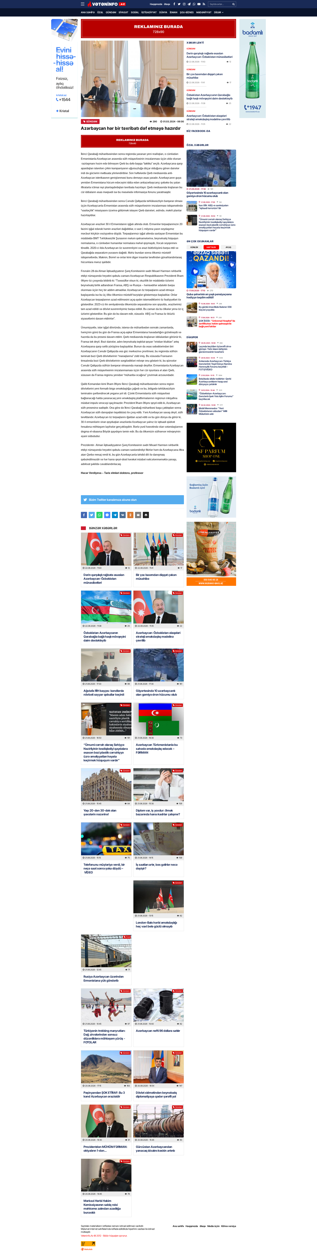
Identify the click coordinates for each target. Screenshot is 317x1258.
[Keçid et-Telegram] (189, 4)
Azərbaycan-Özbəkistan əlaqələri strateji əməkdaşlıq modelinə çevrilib (158, 636)
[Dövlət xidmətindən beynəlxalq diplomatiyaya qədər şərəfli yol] (158, 1069)
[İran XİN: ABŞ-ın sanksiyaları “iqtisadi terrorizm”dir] (192, 206)
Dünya (163, 12)
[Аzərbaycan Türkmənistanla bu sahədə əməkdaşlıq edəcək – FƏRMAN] (158, 722)
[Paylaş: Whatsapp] (99, 515)
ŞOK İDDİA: (217, 323)
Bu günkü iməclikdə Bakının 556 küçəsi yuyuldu (215, 308)
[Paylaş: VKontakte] (123, 515)
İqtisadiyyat (149, 12)
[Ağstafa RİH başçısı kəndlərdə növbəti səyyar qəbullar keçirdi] (106, 667)
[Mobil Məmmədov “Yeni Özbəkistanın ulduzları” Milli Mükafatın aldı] (192, 409)
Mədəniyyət (203, 12)
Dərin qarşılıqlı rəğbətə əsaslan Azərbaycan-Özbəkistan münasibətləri (104, 578)
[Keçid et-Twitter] (179, 4)
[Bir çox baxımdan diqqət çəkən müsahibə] (158, 551)
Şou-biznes (187, 12)
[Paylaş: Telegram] (115, 515)
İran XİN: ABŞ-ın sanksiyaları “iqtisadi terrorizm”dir (213, 207)
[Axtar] (233, 4)
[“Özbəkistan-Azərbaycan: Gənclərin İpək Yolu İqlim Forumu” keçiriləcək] (192, 394)
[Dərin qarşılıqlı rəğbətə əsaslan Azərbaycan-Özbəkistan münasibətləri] (106, 551)
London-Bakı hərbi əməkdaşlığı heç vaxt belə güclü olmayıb (156, 924)
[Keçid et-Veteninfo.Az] (107, 4)
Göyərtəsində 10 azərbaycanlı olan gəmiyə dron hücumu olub (156, 692)
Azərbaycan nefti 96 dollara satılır (158, 1030)
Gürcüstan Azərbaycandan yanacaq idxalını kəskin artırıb (155, 1148)
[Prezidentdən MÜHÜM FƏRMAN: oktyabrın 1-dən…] (106, 1123)
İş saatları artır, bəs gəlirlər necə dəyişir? (156, 866)
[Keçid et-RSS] (203, 4)
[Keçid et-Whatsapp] (194, 4)
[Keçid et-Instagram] (184, 4)
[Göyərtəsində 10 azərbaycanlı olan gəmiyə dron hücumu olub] (158, 667)
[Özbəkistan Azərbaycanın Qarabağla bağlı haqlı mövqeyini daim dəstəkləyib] (106, 609)
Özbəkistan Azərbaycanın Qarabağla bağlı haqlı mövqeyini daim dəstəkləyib (105, 636)
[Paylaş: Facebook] (84, 515)
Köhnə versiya (228, 1226)
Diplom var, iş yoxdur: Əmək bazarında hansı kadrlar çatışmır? (158, 812)
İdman (173, 12)
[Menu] (84, 4)
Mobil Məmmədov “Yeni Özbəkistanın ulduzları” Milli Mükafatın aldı (213, 411)
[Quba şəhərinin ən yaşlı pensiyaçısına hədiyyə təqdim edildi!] (211, 269)
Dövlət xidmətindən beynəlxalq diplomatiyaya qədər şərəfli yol (156, 1094)
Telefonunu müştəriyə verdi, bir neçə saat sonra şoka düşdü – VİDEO (104, 868)
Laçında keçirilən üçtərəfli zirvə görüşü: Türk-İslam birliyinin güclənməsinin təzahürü (215, 349)
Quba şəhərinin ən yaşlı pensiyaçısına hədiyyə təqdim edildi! (209, 296)
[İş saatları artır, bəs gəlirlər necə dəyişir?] (158, 841)
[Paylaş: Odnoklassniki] (130, 515)
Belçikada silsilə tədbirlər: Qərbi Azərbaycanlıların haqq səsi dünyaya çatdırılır (215, 381)
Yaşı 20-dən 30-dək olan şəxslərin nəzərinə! (100, 812)
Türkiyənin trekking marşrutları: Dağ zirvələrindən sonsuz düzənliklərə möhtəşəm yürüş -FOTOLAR (104, 1036)
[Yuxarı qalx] (307, 1248)
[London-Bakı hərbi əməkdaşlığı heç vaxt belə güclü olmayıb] (158, 899)
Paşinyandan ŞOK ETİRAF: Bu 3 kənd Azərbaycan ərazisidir (104, 1094)
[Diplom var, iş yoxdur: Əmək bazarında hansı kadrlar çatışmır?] (158, 787)
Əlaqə (203, 1226)
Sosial (135, 12)
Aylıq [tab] (228, 247)
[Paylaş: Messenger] (107, 515)
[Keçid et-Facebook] (174, 4)
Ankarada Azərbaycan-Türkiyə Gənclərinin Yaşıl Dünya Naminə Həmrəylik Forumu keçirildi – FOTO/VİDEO (215, 365)
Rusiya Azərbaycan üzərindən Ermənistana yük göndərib (104, 978)
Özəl (100, 12)
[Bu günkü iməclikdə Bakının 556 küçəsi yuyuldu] (192, 307)
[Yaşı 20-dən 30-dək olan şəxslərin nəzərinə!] (106, 787)
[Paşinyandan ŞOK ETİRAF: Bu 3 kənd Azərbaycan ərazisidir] (106, 1069)
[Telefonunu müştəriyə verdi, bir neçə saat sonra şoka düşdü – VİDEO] (106, 841)
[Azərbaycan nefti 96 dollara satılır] (158, 1007)
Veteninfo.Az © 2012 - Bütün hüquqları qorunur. (104, 1235)
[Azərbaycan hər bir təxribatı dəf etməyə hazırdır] (132, 79)
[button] (146, 515)
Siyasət (123, 12)
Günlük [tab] (194, 247)
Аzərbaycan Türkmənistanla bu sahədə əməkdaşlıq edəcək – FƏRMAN (157, 748)
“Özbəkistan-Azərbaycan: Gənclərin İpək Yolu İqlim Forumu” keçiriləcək (216, 396)
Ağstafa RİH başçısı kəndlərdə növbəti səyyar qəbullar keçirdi (104, 692)
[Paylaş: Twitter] (92, 515)
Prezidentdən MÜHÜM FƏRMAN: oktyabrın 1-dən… (105, 1148)
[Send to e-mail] (138, 515)
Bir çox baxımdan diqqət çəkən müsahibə (156, 576)
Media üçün (213, 1226)
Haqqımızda (192, 1226)
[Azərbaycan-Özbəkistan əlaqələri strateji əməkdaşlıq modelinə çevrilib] (158, 609)
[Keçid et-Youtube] (198, 4)
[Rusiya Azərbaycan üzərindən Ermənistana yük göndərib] (106, 953)
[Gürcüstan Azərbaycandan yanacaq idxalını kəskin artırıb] (158, 1123)
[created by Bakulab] (158, 1249)
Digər (217, 12)
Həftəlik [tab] (211, 247)
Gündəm (111, 12)
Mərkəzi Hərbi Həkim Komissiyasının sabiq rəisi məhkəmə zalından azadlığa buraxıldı (102, 1206)
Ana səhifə (88, 12)
